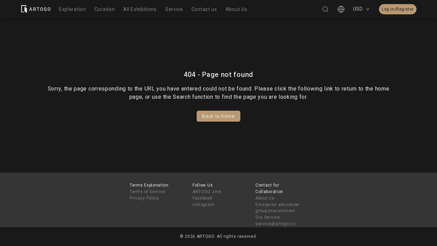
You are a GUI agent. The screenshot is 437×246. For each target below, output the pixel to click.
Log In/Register (398, 9)
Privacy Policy (144, 198)
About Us (264, 198)
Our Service (267, 217)
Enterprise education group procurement (277, 208)
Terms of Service (147, 191)
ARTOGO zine (207, 191)
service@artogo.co (275, 223)
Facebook (203, 198)
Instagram (203, 204)
